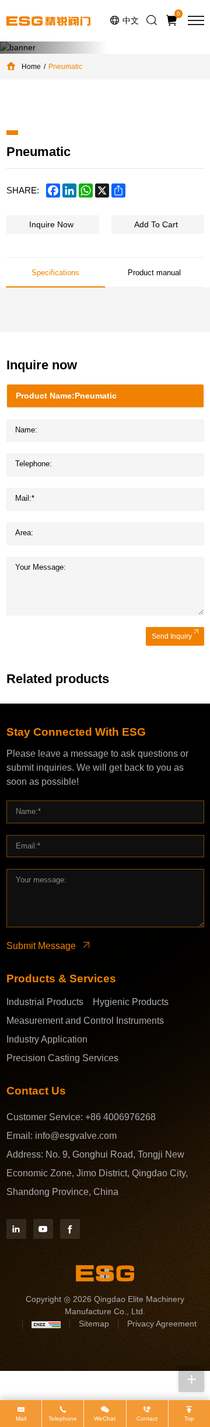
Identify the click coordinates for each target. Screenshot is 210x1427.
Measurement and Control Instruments (85, 1021)
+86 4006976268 (120, 1117)
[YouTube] (43, 1229)
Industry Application (47, 1039)
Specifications (55, 272)
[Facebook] (70, 1229)
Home (31, 67)
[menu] (196, 20)
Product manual (154, 272)
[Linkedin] (16, 1229)
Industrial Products (44, 1002)
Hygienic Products (131, 1002)
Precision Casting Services (62, 1058)
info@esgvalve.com (76, 1136)
